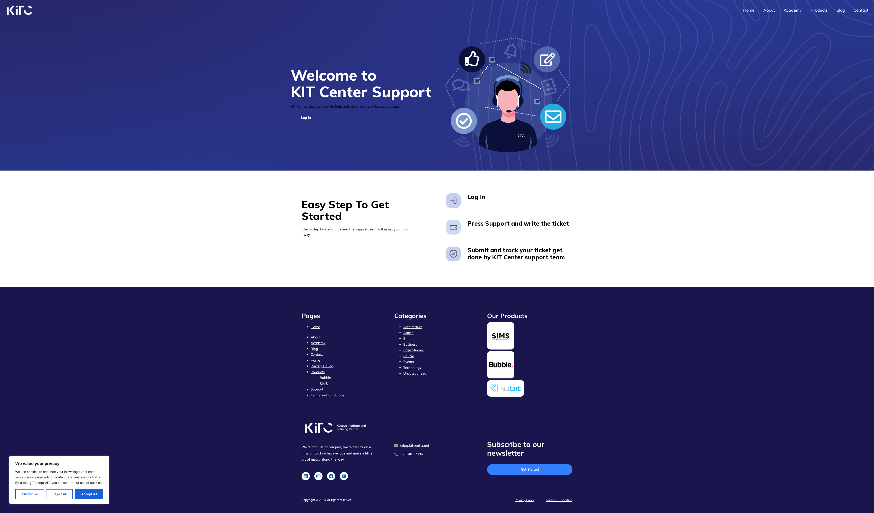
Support (317, 389)
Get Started (530, 469)
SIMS (324, 383)
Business (410, 344)
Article (408, 333)
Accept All (89, 494)
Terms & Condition (559, 500)
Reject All (59, 494)
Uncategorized (414, 373)
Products (318, 372)
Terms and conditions (327, 395)
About (315, 337)
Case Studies (413, 350)
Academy (318, 343)
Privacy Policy (322, 366)
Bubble (325, 377)
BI (405, 338)
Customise (30, 494)
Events (408, 362)
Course (408, 356)
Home (315, 327)
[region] (59, 480)
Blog (314, 349)
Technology (412, 367)
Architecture (412, 327)
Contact (317, 354)
